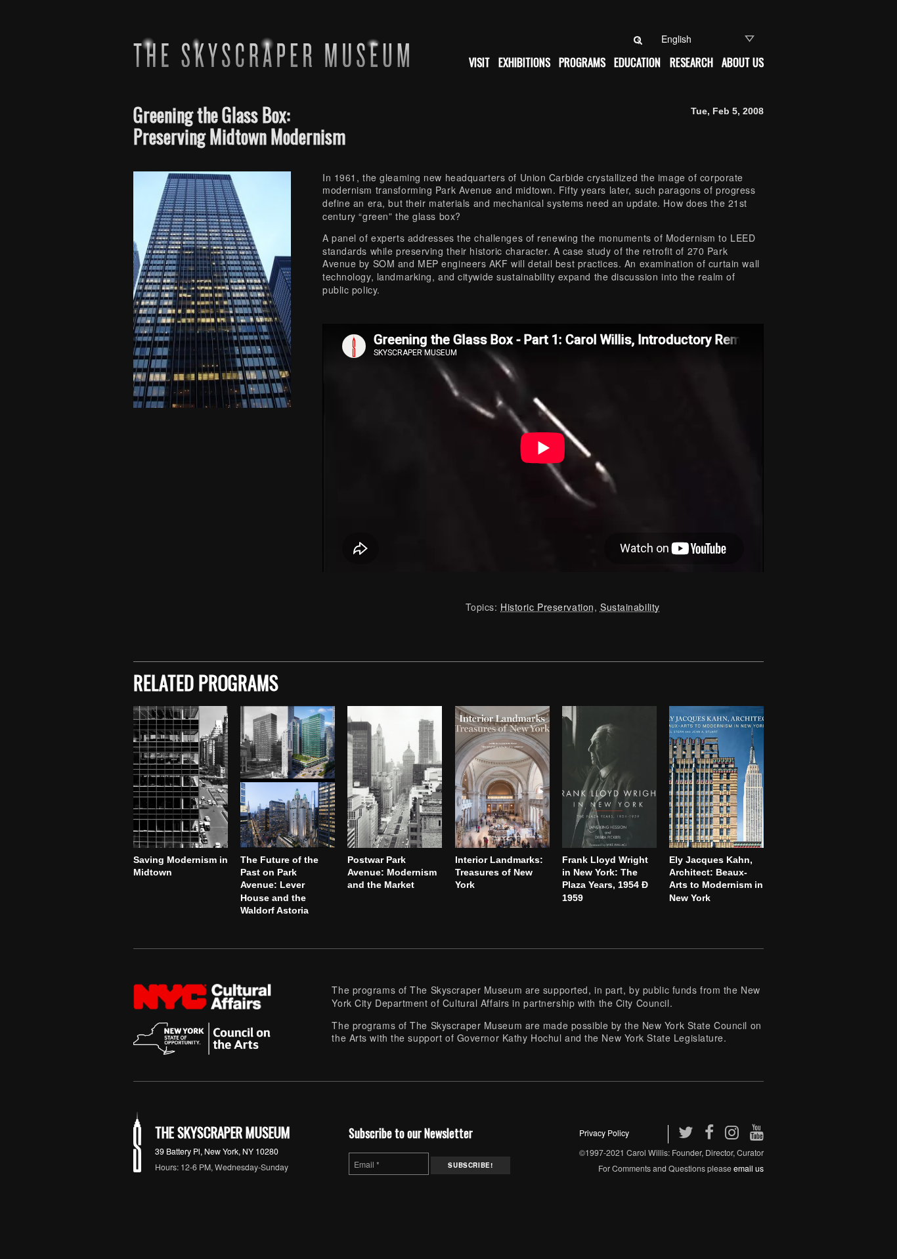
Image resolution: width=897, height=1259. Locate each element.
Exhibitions (524, 62)
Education (637, 62)
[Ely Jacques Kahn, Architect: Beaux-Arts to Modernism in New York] (716, 777)
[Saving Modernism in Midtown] (180, 777)
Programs (582, 62)
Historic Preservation (547, 606)
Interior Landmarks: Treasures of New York (499, 872)
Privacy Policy (604, 1132)
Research (691, 62)
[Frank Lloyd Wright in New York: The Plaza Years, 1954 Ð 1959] (609, 777)
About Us (743, 62)
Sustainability (630, 606)
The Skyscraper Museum (222, 1132)
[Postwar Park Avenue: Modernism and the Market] (394, 777)
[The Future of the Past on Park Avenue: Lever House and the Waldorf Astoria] (287, 777)
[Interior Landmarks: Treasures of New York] (502, 777)
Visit (479, 62)
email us (748, 1168)
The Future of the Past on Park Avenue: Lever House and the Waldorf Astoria (279, 885)
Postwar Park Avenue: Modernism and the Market (392, 872)
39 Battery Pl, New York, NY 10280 (216, 1151)
